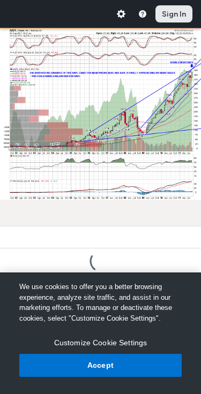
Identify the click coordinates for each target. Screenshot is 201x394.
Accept (100, 365)
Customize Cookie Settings (100, 342)
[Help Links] (142, 13)
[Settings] (121, 13)
